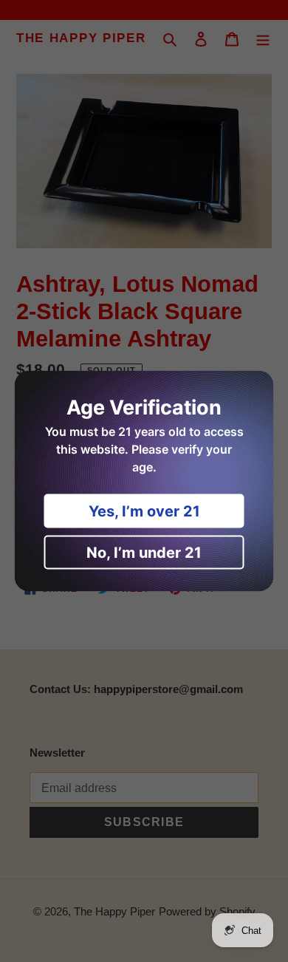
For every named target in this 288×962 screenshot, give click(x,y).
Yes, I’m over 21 (144, 511)
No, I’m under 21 (144, 553)
